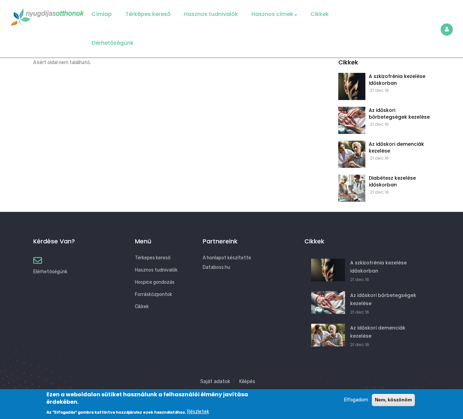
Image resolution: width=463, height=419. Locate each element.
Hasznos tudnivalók (211, 14)
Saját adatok (215, 381)
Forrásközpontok (153, 294)
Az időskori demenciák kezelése (396, 147)
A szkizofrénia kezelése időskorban (397, 79)
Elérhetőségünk (113, 43)
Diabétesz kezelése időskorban (392, 181)
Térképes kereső (147, 14)
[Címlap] (47, 15)
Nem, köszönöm (393, 399)
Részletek (198, 412)
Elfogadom (356, 400)
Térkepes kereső (152, 258)
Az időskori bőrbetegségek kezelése (399, 113)
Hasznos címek (272, 14)
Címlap (102, 14)
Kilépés (247, 381)
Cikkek (319, 14)
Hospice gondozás (155, 282)
